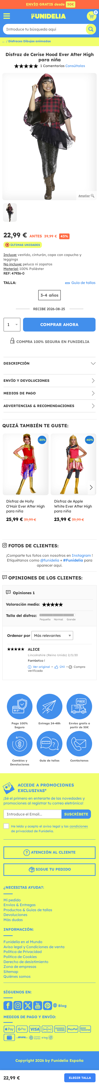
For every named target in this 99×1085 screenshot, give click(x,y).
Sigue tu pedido (53, 869)
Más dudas (13, 919)
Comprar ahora (59, 324)
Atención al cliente (53, 852)
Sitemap (10, 971)
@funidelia (49, 560)
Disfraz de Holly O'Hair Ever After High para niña (25, 506)
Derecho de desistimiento (25, 961)
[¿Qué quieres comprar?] (6, 16)
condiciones (79, 826)
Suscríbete (76, 814)
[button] (91, 488)
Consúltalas (75, 66)
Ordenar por (18, 635)
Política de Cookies (20, 956)
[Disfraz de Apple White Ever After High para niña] (73, 464)
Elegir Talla (80, 1077)
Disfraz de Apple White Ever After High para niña (73, 506)
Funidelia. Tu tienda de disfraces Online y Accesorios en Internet (48, 16)
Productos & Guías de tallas (27, 910)
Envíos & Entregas (19, 904)
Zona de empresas (19, 966)
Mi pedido (12, 900)
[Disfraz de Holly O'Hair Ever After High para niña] (26, 464)
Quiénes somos (17, 976)
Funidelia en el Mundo (22, 941)
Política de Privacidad (22, 951)
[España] (7, 1006)
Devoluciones (15, 914)
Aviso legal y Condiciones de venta (33, 946)
